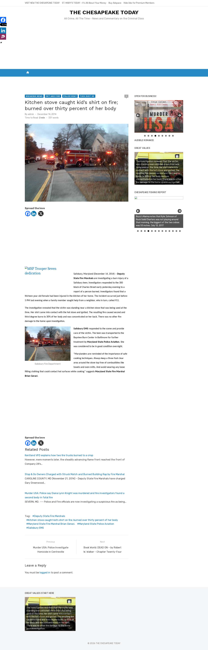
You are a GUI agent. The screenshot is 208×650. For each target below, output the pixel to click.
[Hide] (1, 42)
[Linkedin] (33, 213)
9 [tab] (173, 136)
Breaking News (34, 96)
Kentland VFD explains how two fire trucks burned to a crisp (59, 455)
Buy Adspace (115, 3)
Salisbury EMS (36, 527)
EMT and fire (53, 96)
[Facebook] (27, 213)
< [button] (138, 115)
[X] (41, 213)
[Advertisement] (104, 46)
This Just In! (87, 96)
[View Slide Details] (158, 212)
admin (31, 114)
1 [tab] (145, 136)
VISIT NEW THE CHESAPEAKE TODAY (42, 3)
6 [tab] (162, 136)
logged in (45, 572)
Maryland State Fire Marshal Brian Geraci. (51, 523)
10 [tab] (169, 231)
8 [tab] (169, 136)
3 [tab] (152, 136)
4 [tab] (155, 136)
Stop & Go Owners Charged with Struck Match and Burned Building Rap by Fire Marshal (75, 474)
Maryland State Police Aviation (96, 523)
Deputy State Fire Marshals (49, 516)
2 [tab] (148, 136)
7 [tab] (166, 136)
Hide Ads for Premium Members (139, 3)
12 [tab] (176, 231)
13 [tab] (180, 231)
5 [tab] (159, 136)
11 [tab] (173, 231)
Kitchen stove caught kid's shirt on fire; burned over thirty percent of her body (73, 520)
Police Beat (70, 96)
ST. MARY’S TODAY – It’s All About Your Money (84, 3)
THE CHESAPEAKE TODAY (104, 12)
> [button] (179, 115)
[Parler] (3, 37)
